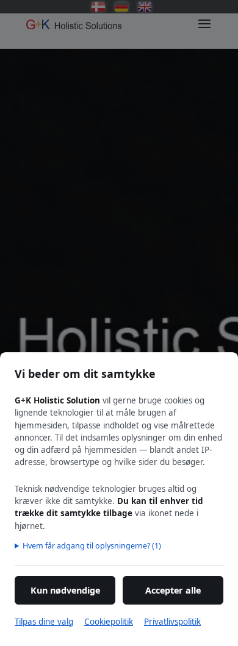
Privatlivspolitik (172, 621)
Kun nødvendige (65, 590)
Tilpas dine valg (44, 621)
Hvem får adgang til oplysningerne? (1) (92, 546)
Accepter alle (173, 590)
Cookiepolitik (108, 621)
